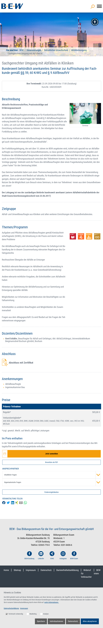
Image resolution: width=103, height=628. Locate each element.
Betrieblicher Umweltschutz (56, 50)
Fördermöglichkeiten (51, 492)
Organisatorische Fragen (12, 482)
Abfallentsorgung (79, 50)
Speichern (41, 621)
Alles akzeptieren (90, 621)
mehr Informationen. (51, 602)
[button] (95, 22)
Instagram (63, 559)
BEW (21, 50)
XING (52, 559)
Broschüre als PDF (51, 462)
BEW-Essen (74, 559)
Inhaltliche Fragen (10, 475)
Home (6, 570)
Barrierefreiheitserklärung (67, 570)
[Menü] (99, 6)
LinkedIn (41, 559)
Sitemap (17, 570)
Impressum (31, 570)
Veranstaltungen (34, 50)
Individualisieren (56, 621)
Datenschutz (46, 570)
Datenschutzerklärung (11, 608)
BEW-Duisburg (29, 559)
